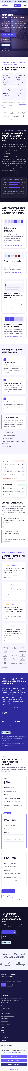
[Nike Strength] (14, 964)
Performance (4, 1035)
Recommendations (6, 1013)
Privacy (12, 1069)
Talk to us (11, 745)
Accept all (14, 1056)
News (2, 1032)
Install (3, 985)
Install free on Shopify (9, 34)
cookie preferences (9, 1052)
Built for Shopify (5, 736)
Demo (10, 985)
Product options (5, 1008)
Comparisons (4, 1021)
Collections (4, 1006)
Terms (16, 1069)
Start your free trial (8, 891)
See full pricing (7, 896)
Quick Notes (4, 1037)
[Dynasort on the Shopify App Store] (5, 45)
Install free (17, 5)
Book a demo (6, 39)
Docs (2, 1027)
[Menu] (25, 5)
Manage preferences (14, 1064)
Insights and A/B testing (7, 1016)
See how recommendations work (13, 336)
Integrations (4, 1018)
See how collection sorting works (13, 245)
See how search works (10, 308)
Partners (3, 1040)
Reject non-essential (14, 1060)
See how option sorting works (12, 272)
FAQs (2, 1030)
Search (3, 1011)
